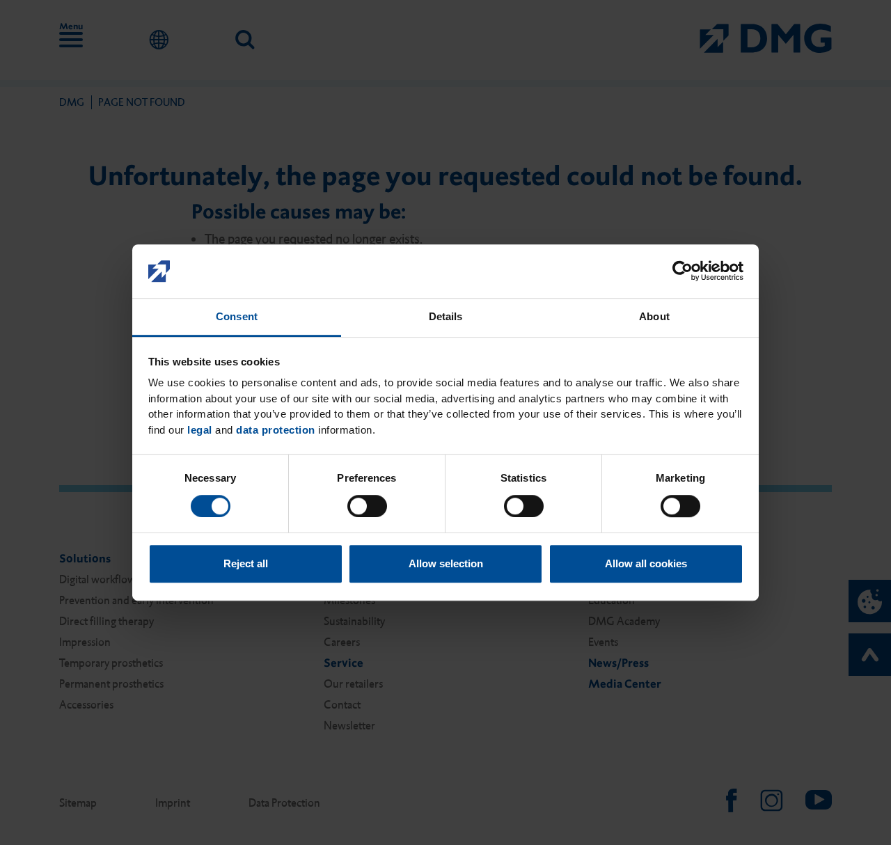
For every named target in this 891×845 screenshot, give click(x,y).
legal (199, 430)
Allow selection (446, 563)
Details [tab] (446, 316)
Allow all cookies (646, 563)
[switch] (367, 506)
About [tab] (654, 316)
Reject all (245, 563)
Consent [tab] (237, 316)
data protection (275, 430)
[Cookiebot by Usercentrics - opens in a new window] (682, 271)
